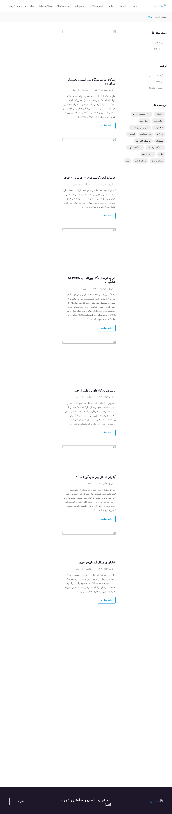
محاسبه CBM (62, 6)
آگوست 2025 (157, 75)
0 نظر (75, 90)
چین (127, 161)
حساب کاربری (15, 6)
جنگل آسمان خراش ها (141, 114)
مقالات (87, 184)
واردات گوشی (140, 161)
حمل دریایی (158, 121)
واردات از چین (147, 154)
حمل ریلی (144, 121)
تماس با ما (29, 6)
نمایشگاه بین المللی (155, 147)
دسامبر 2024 (157, 88)
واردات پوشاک (157, 161)
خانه (135, 6)
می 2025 (159, 82)
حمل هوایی (158, 127)
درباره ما (124, 6)
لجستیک (131, 134)
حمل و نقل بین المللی (140, 127)
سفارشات (79, 6)
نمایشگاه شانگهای (135, 147)
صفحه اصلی (160, 17)
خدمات (112, 6)
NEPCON (159, 114)
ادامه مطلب (106, 125)
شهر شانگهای (145, 134)
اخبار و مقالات (96, 6)
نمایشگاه (159, 141)
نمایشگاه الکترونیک (143, 141)
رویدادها (85, 90)
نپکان (161, 154)
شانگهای (160, 134)
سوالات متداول (45, 6)
